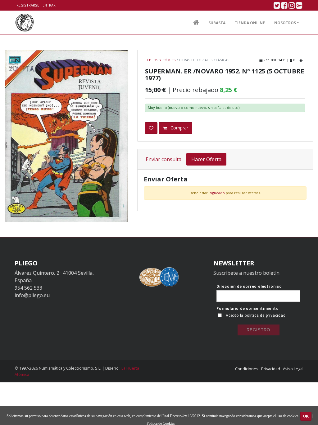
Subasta (216, 23)
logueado (217, 192)
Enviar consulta (163, 159)
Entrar (49, 5)
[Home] (25, 22)
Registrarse (27, 5)
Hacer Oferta (206, 159)
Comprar (178, 128)
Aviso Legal (293, 368)
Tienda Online (250, 23)
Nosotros (285, 23)
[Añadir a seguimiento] (151, 128)
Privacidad (270, 368)
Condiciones (246, 368)
